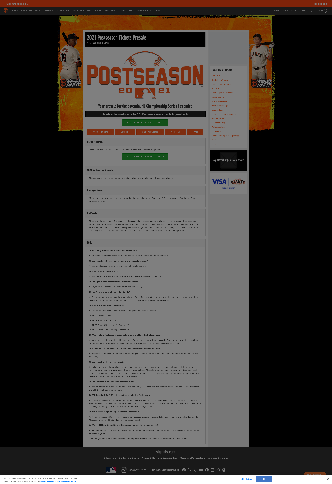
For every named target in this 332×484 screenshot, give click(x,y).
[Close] (328, 479)
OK (264, 479)
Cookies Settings (245, 479)
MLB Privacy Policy (47, 481)
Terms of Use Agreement (67, 481)
